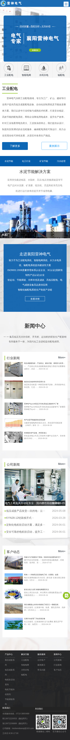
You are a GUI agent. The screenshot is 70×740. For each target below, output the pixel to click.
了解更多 (15, 146)
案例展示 (54, 146)
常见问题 (41, 670)
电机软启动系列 (10, 682)
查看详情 (35, 299)
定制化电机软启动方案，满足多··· (35, 524)
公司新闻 (58, 660)
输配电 (24, 675)
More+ (61, 357)
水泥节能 (9, 161)
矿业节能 (44, 161)
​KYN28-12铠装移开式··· (35, 517)
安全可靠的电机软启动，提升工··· (35, 531)
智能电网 (25, 665)
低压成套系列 (10, 672)
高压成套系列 (10, 662)
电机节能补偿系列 (10, 692)
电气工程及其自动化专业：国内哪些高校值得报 (35, 503)
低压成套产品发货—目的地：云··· (35, 510)
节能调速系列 (10, 701)
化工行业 (26, 161)
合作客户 (41, 660)
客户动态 (58, 670)
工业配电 (25, 660)
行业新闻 (58, 665)
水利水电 (25, 670)
